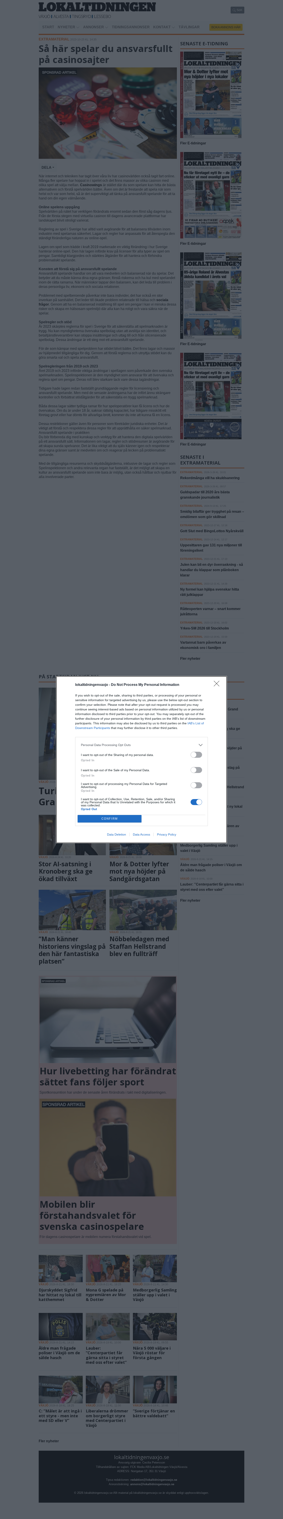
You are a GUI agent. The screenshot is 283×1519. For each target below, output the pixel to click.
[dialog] (141, 759)
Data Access (141, 834)
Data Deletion (116, 834)
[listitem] (141, 745)
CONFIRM (109, 818)
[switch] (196, 755)
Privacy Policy (166, 834)
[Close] (218, 685)
